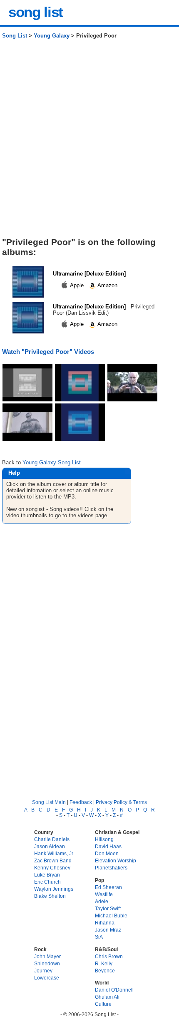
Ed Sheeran (108, 887)
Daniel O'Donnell (114, 989)
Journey (43, 970)
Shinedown (47, 963)
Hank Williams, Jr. (54, 853)
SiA (99, 936)
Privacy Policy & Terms (121, 802)
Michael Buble (111, 915)
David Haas (108, 846)
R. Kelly (103, 963)
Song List (14, 36)
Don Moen (107, 853)
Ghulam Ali (107, 996)
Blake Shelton (50, 896)
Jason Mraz (108, 929)
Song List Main (49, 802)
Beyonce (105, 970)
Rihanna (104, 922)
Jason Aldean (49, 846)
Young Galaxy (52, 36)
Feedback (81, 802)
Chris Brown (109, 956)
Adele (101, 901)
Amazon (106, 285)
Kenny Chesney (52, 867)
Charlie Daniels (52, 839)
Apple (77, 285)
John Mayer (47, 956)
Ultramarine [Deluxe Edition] (89, 274)
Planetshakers (111, 867)
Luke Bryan (47, 874)
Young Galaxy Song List (51, 462)
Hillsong (104, 839)
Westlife (104, 894)
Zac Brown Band (53, 860)
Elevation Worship (115, 860)
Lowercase (46, 977)
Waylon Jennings (53, 889)
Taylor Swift (108, 908)
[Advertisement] (89, 141)
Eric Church (47, 881)
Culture (103, 1004)
